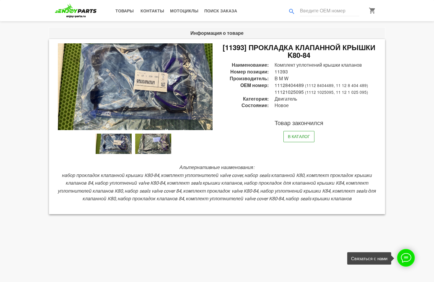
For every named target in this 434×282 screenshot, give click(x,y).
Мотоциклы (184, 11)
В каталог (299, 136)
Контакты (152, 11)
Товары (124, 11)
